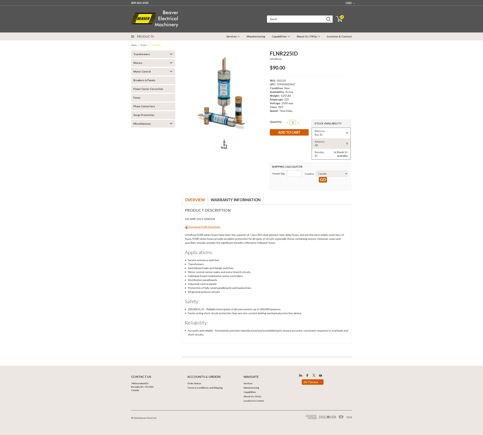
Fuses (144, 45)
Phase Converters (144, 106)
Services (231, 36)
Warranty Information (236, 199)
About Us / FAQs (307, 36)
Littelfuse (276, 58)
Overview (195, 199)
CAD (348, 3)
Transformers (141, 54)
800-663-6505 (139, 2)
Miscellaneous (142, 123)
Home (134, 45)
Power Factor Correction (148, 88)
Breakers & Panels (144, 80)
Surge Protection (143, 114)
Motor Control (142, 71)
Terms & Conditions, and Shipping (205, 387)
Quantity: (276, 121)
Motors (137, 62)
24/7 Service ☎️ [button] (312, 382)
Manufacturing (256, 36)
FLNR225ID (155, 45)
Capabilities (279, 36)
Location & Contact (339, 36)
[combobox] (300, 19)
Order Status (194, 383)
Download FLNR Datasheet (204, 226)
